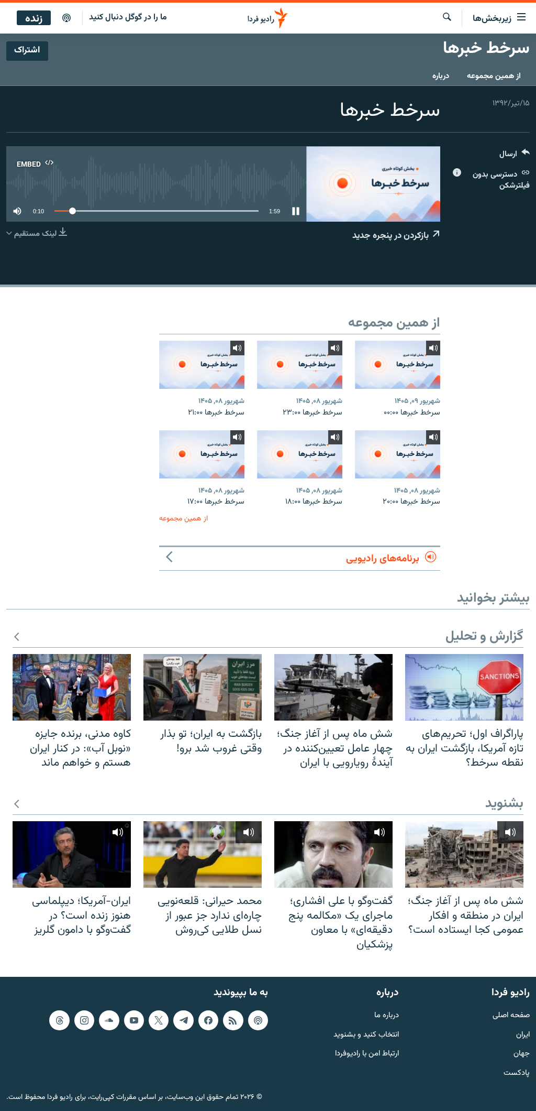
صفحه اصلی (511, 1015)
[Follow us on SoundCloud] (109, 1020)
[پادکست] (66, 18)
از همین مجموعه (494, 76)
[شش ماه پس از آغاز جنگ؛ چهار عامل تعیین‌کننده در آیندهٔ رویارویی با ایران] (333, 687)
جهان (521, 1054)
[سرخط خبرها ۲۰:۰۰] (397, 454)
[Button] (514, 156)
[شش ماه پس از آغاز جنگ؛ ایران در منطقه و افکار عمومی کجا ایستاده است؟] (464, 854)
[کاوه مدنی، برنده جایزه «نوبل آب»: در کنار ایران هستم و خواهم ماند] (72, 687)
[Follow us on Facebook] (208, 1020)
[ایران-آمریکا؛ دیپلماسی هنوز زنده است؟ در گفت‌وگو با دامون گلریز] (72, 854)
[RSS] (233, 1020)
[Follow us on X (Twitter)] (159, 1020)
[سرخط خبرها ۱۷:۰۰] (201, 454)
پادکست (517, 1073)
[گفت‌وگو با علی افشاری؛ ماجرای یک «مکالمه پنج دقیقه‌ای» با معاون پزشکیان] (333, 854)
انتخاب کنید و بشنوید (366, 1035)
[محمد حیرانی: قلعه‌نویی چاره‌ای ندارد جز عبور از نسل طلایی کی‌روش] (202, 854)
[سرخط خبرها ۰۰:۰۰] (397, 365)
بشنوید (504, 804)
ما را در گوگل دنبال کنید (128, 17)
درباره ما (386, 1015)
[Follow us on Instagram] (84, 1020)
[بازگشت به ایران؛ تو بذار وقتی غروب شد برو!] (202, 687)
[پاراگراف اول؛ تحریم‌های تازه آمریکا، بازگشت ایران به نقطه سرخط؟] (464, 687)
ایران (523, 1035)
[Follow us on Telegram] (183, 1020)
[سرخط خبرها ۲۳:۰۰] (299, 365)
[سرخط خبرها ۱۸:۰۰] (299, 454)
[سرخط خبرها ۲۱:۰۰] (201, 365)
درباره (440, 76)
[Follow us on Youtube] (134, 1020)
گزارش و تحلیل (484, 637)
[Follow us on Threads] (59, 1020)
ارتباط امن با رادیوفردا (367, 1054)
